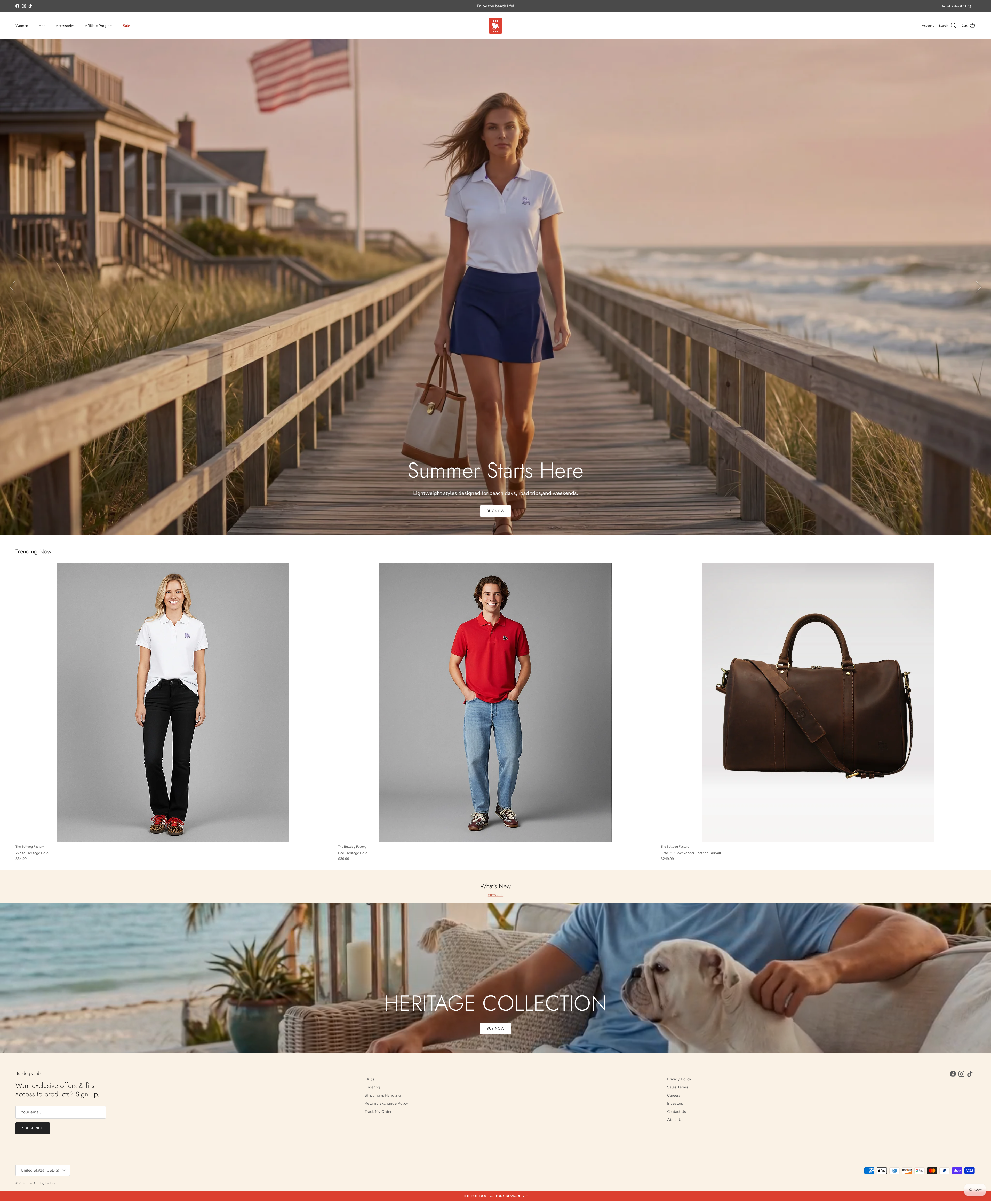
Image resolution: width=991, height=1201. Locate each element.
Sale (126, 25)
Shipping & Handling (383, 1095)
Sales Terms (677, 1087)
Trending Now (33, 551)
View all (495, 895)
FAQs (369, 1079)
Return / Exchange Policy (386, 1103)
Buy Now (495, 511)
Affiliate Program (99, 25)
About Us (675, 1119)
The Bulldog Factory (41, 1183)
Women (21, 25)
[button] (495, 1196)
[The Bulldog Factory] (495, 26)
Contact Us (676, 1111)
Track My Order (378, 1111)
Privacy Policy (679, 1079)
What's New (495, 886)
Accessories (65, 25)
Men (41, 25)
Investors (675, 1103)
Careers (673, 1095)
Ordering (372, 1087)
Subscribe (32, 1128)
